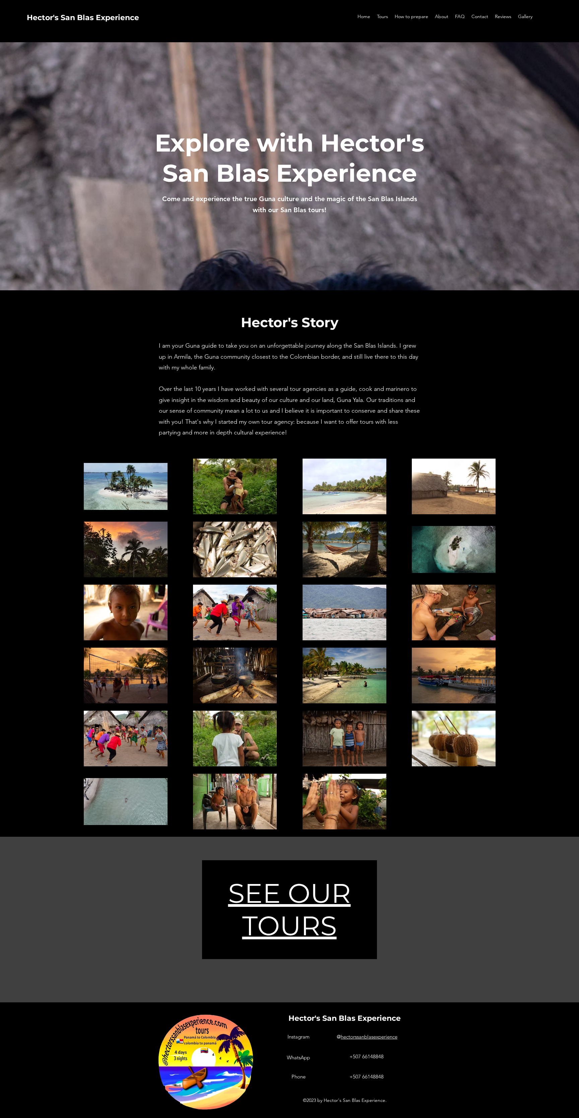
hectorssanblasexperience (369, 1037)
